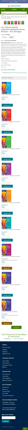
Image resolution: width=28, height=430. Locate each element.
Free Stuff (5, 393)
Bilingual (4, 37)
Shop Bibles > (7, 338)
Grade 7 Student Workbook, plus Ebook (11, 256)
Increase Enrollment (8, 395)
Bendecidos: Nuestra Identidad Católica (17, 72)
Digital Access (6, 354)
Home (2, 15)
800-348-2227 (11, 409)
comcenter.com (14, 5)
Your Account (6, 374)
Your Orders (5, 361)
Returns (4, 367)
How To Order (6, 347)
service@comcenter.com (9, 408)
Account (14, 9)
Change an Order (7, 365)
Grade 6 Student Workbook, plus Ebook (11, 229)
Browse (3, 9)
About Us (5, 389)
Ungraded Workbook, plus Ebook (9, 311)
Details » (3, 98)
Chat (25, 428)
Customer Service (8, 358)
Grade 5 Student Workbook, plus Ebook (11, 202)
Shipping (4, 351)
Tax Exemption (6, 378)
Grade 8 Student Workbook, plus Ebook (11, 284)
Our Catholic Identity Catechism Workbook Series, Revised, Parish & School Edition (13, 17)
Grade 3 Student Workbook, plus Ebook (11, 148)
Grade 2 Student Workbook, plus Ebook (11, 121)
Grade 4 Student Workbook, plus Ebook (11, 175)
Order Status (6, 363)
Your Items (5, 376)
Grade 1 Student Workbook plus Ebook (11, 94)
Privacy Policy (6, 391)
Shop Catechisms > (19, 338)
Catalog (4, 349)
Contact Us (5, 387)
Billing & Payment (7, 380)
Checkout (16, 327)
